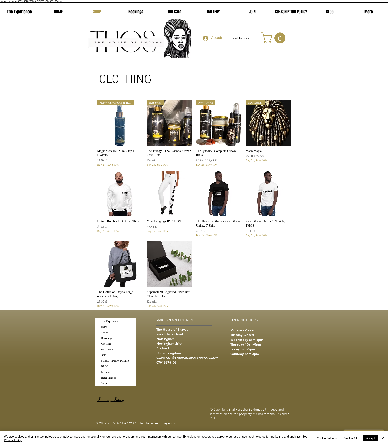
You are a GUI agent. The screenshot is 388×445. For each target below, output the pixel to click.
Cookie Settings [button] (327, 438)
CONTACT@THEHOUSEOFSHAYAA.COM (187, 358)
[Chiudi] (383, 438)
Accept (370, 438)
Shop (104, 383)
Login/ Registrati (240, 38)
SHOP (104, 332)
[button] (274, 37)
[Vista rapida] (120, 193)
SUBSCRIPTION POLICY (115, 360)
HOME (105, 327)
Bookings (106, 338)
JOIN (104, 355)
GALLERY (107, 349)
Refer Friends (108, 377)
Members (106, 372)
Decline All (350, 438)
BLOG (104, 366)
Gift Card (106, 344)
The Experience (109, 321)
